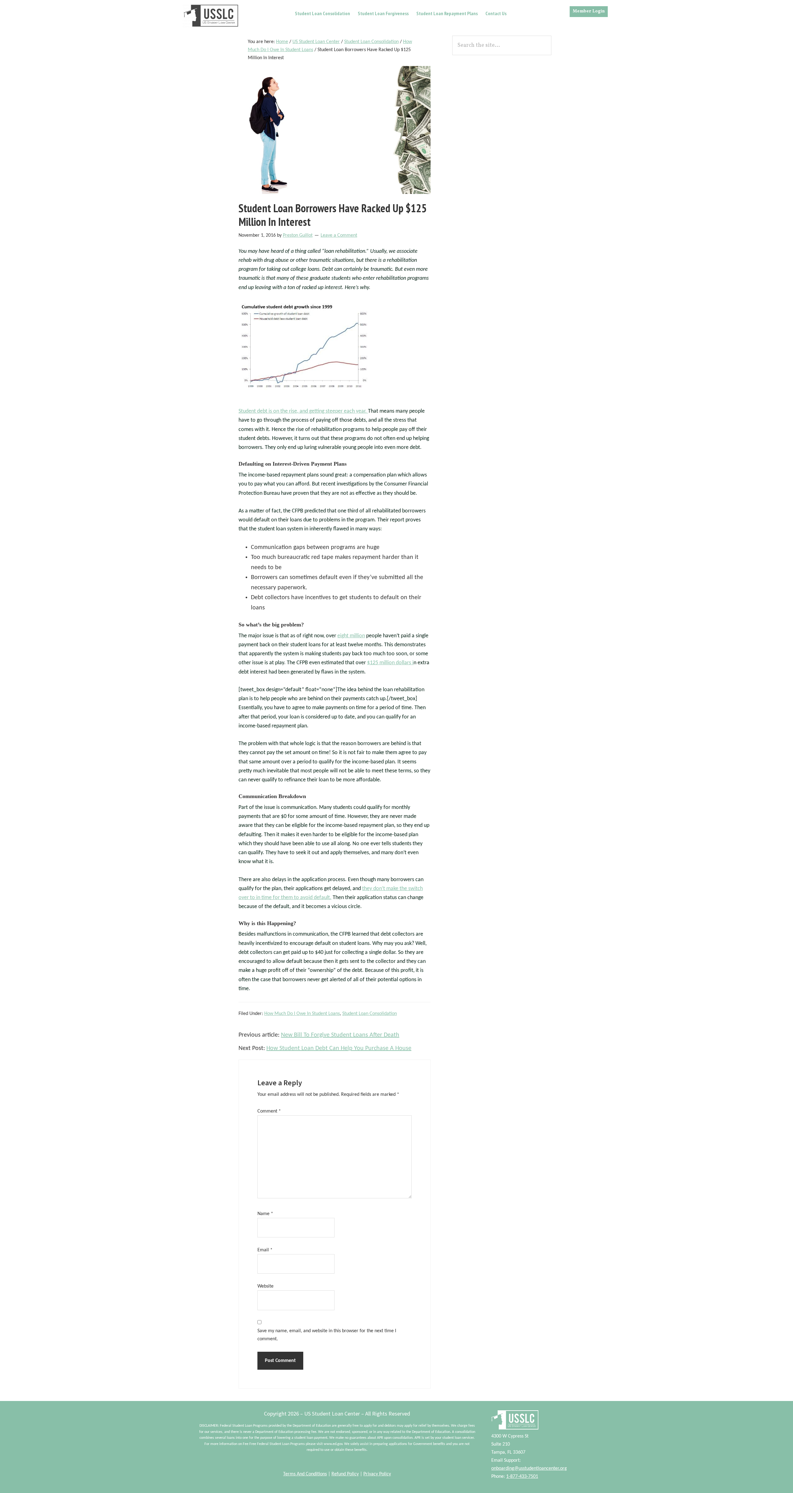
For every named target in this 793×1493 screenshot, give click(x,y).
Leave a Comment (339, 235)
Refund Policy (345, 1474)
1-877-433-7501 (522, 1476)
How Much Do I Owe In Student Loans (302, 1013)
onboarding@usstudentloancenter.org (529, 1468)
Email (265, 1250)
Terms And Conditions (305, 1474)
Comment (269, 1111)
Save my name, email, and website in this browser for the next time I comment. (326, 1335)
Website (265, 1286)
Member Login (589, 11)
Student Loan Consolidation (369, 1013)
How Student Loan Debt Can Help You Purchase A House (338, 1048)
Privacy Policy (377, 1474)
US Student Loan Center (211, 15)
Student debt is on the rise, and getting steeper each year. (303, 411)
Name (265, 1213)
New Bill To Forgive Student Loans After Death (340, 1035)
